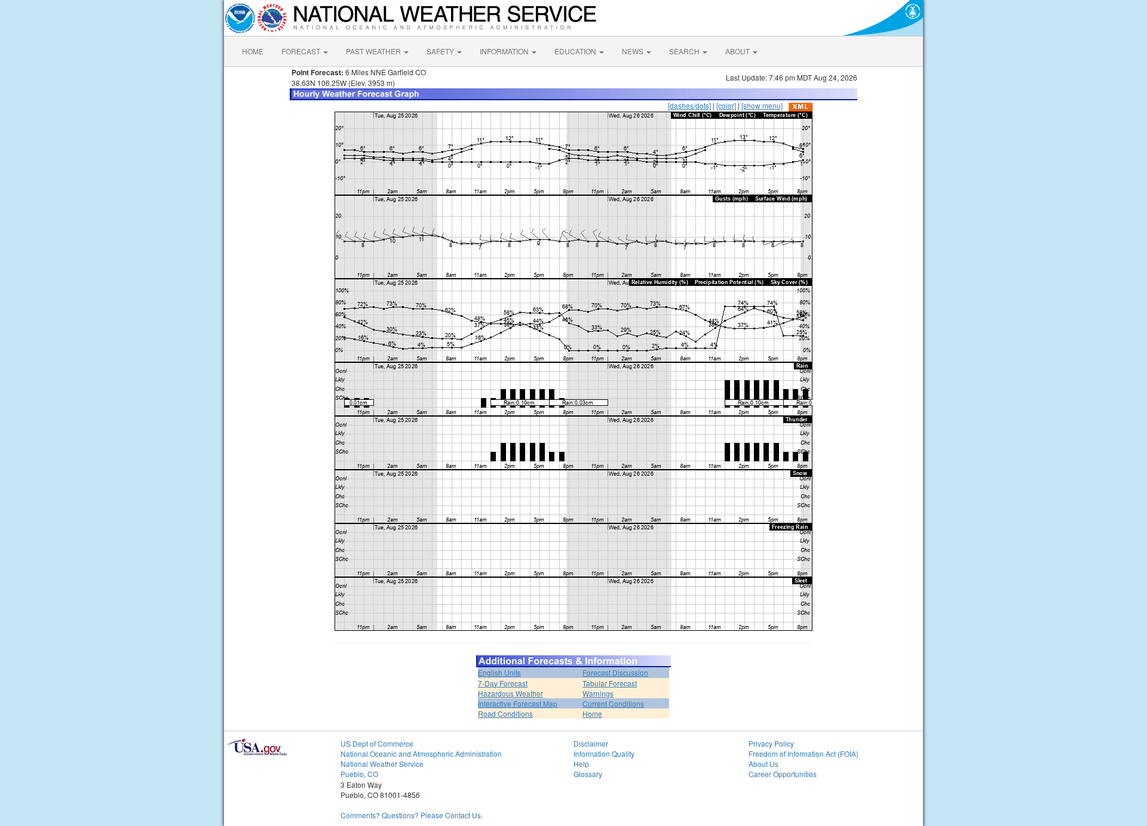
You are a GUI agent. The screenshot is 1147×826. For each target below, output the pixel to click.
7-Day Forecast (503, 683)
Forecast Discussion (615, 672)
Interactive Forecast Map (517, 703)
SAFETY (441, 51)
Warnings (598, 693)
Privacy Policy (771, 743)
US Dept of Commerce (377, 743)
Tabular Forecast (609, 683)
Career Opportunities (783, 774)
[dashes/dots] (689, 105)
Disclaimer (591, 743)
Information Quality (604, 753)
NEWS (633, 51)
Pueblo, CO (359, 774)
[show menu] (762, 105)
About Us (763, 764)
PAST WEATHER (374, 51)
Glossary (588, 774)
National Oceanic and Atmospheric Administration (421, 753)
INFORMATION (505, 51)
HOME (252, 51)
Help (581, 764)
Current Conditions (613, 703)
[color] (726, 105)
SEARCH (685, 51)
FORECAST (301, 51)
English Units (499, 672)
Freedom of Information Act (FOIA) (803, 753)
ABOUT (738, 51)
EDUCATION (576, 51)
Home (592, 713)
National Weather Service (382, 764)
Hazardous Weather (510, 693)
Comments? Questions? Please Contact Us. (412, 815)
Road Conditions (505, 713)
